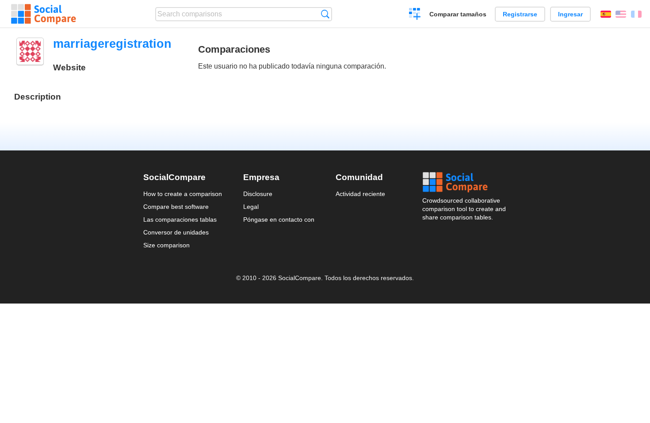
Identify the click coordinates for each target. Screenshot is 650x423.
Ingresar (570, 14)
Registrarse (520, 14)
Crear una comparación (415, 15)
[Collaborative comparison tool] (43, 14)
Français (636, 14)
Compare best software (176, 206)
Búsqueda (325, 14)
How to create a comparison (182, 193)
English (621, 14)
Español (605, 14)
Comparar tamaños (457, 14)
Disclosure (257, 193)
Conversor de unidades (176, 232)
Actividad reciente (360, 193)
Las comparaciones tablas (180, 219)
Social (464, 182)
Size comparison (166, 245)
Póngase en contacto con (278, 219)
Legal (251, 206)
